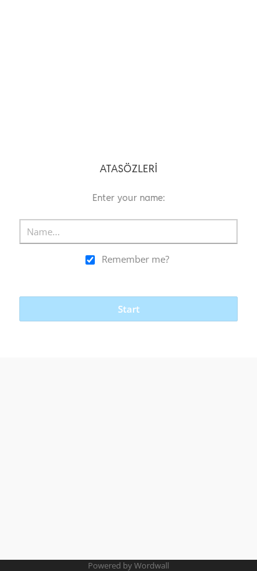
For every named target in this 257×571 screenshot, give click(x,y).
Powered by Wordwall (128, 565)
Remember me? (135, 259)
